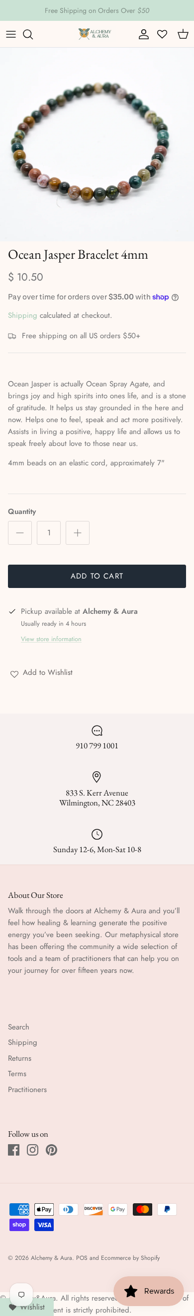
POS (82, 1257)
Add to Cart (97, 576)
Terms (17, 1073)
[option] (97, 144)
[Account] (141, 34)
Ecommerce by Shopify (130, 1257)
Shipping (22, 315)
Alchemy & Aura (51, 1257)
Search (18, 1027)
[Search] (33, 34)
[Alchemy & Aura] (95, 34)
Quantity (22, 512)
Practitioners (27, 1089)
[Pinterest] (51, 1150)
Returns (19, 1058)
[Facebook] (13, 1150)
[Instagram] (32, 1150)
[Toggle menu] (11, 34)
